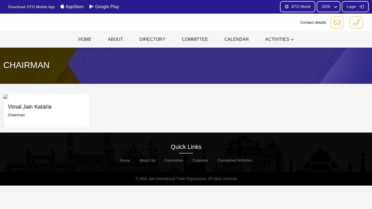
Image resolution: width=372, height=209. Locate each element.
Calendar (200, 160)
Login (352, 6)
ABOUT (115, 39)
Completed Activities (235, 160)
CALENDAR (236, 39)
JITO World (300, 6)
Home (125, 160)
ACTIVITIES (277, 39)
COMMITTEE (195, 39)
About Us (147, 160)
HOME (85, 39)
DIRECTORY (152, 39)
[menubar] (186, 39)
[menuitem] (85, 39)
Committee (173, 160)
